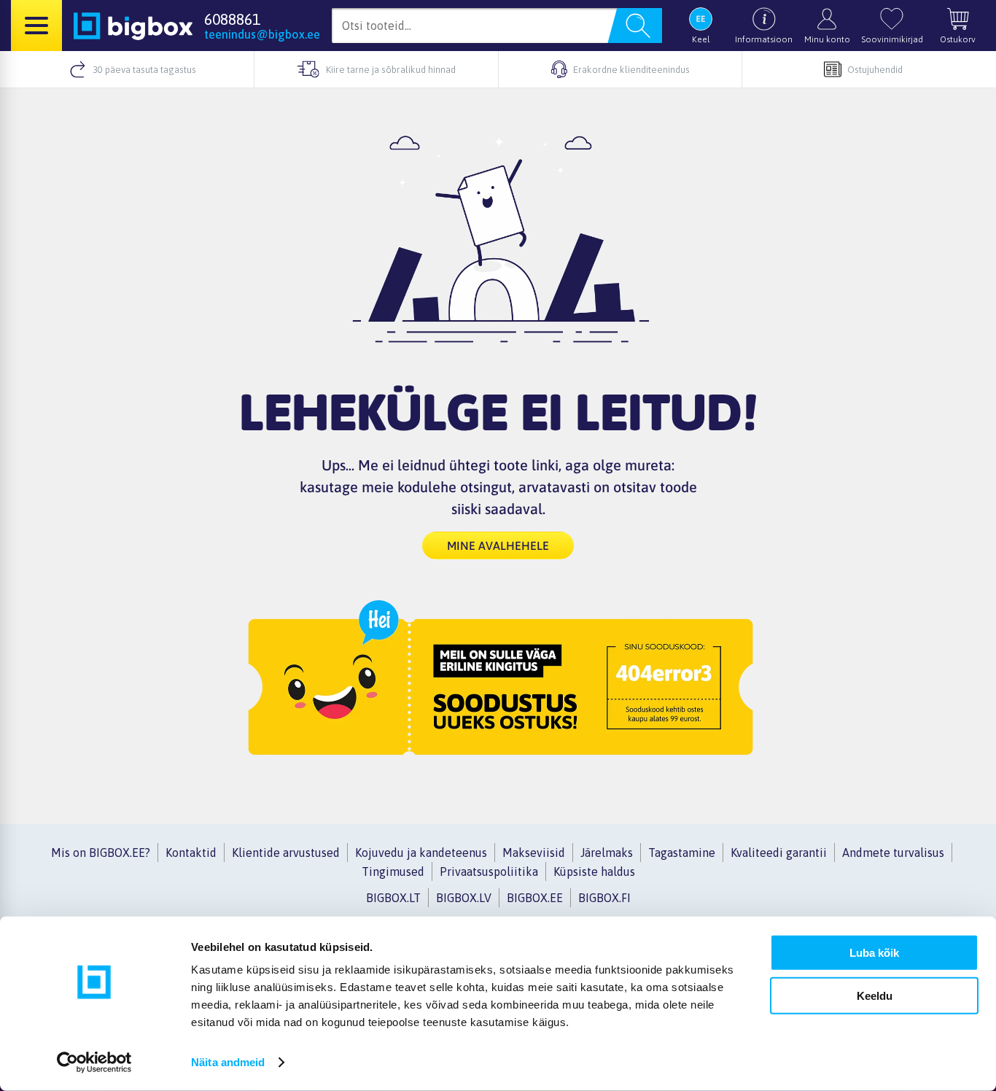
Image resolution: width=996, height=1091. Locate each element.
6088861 (232, 19)
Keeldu (874, 995)
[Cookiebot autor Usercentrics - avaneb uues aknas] (94, 1062)
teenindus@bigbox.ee (262, 34)
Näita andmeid (228, 1062)
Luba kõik (874, 953)
